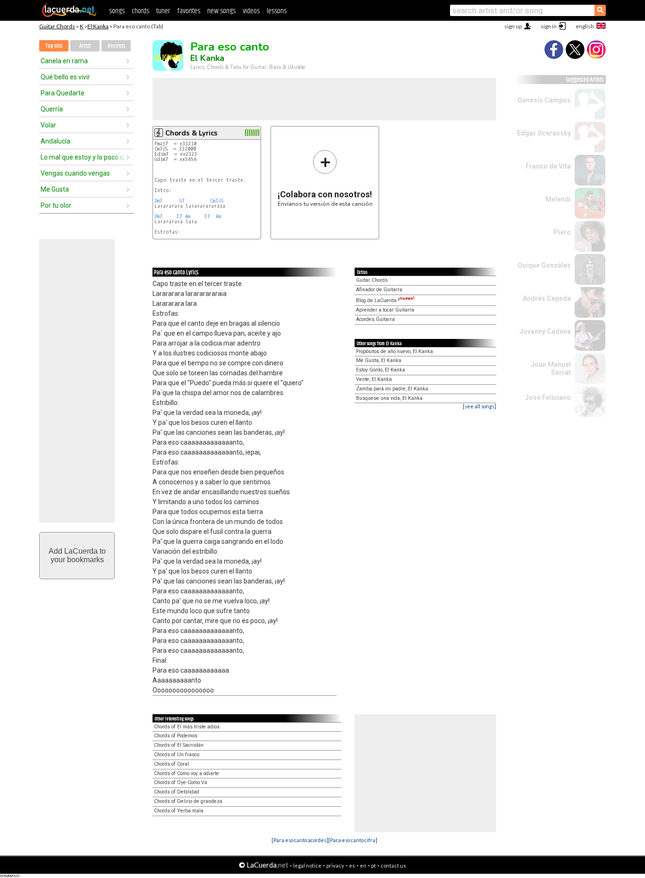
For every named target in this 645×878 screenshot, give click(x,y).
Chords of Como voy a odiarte (186, 773)
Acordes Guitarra (375, 319)
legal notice (307, 865)
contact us (393, 865)
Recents (116, 46)
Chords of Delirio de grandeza (188, 801)
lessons (277, 11)
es (352, 865)
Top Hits (53, 46)
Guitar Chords (57, 26)
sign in (549, 26)
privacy (335, 865)
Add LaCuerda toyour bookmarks (77, 555)
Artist (85, 46)
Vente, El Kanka (374, 379)
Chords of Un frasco (176, 754)
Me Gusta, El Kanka (378, 360)
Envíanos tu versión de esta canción (325, 178)
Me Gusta (55, 189)
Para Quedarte (63, 93)
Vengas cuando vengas (75, 173)
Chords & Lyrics (191, 133)
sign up (513, 26)
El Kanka (98, 26)
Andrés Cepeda (547, 298)
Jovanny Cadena (545, 331)
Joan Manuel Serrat (551, 368)
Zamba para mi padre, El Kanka (392, 389)
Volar (48, 125)
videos (251, 11)
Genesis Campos (544, 100)
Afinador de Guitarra (379, 290)
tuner (163, 11)
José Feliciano (548, 397)
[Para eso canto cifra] (352, 840)
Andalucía (55, 141)
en (363, 865)
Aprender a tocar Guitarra (385, 310)
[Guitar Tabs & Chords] (69, 15)
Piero (562, 232)
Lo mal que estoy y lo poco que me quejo (83, 157)
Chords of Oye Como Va (180, 782)
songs (117, 11)
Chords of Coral (171, 764)
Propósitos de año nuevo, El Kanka (394, 351)
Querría (52, 109)
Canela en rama (64, 61)
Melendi (558, 199)
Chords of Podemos (175, 736)
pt (373, 865)
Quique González (544, 265)
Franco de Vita (548, 166)
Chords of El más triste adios (187, 727)
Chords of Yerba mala (179, 811)
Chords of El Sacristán (179, 745)
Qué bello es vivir (65, 77)
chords (140, 11)
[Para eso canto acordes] (300, 840)
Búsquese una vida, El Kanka (389, 398)
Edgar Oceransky (544, 133)
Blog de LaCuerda (385, 300)
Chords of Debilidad (176, 792)
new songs (221, 11)
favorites (188, 11)
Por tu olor (56, 205)
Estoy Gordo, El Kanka (380, 370)
